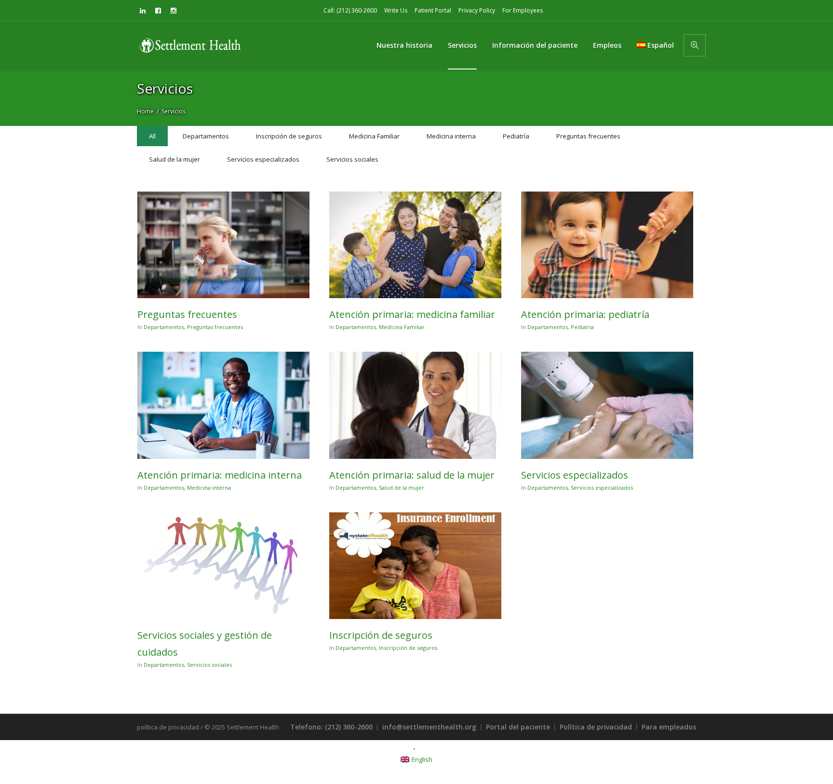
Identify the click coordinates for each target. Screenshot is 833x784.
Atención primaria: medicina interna (219, 474)
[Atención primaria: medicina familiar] (415, 245)
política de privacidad (168, 727)
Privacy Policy (476, 10)
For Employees (522, 10)
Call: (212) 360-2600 (350, 10)
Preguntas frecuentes (187, 314)
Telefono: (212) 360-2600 (331, 726)
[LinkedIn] (142, 10)
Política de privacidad (596, 726)
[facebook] (158, 10)
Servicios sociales (209, 664)
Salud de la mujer (401, 487)
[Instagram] (173, 10)
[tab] (152, 136)
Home (145, 111)
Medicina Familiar (402, 326)
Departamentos (164, 326)
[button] (695, 45)
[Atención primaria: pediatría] (607, 245)
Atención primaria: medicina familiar (412, 314)
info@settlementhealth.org (429, 726)
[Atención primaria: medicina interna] (223, 405)
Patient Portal (433, 10)
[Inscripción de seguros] (415, 565)
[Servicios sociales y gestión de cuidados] (223, 565)
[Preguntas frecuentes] (223, 245)
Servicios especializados (574, 474)
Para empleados (669, 726)
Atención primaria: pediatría (585, 314)
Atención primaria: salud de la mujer (412, 474)
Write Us (395, 10)
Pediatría (582, 326)
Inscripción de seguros (380, 635)
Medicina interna (209, 487)
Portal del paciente (518, 726)
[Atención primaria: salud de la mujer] (415, 405)
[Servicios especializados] (607, 405)
